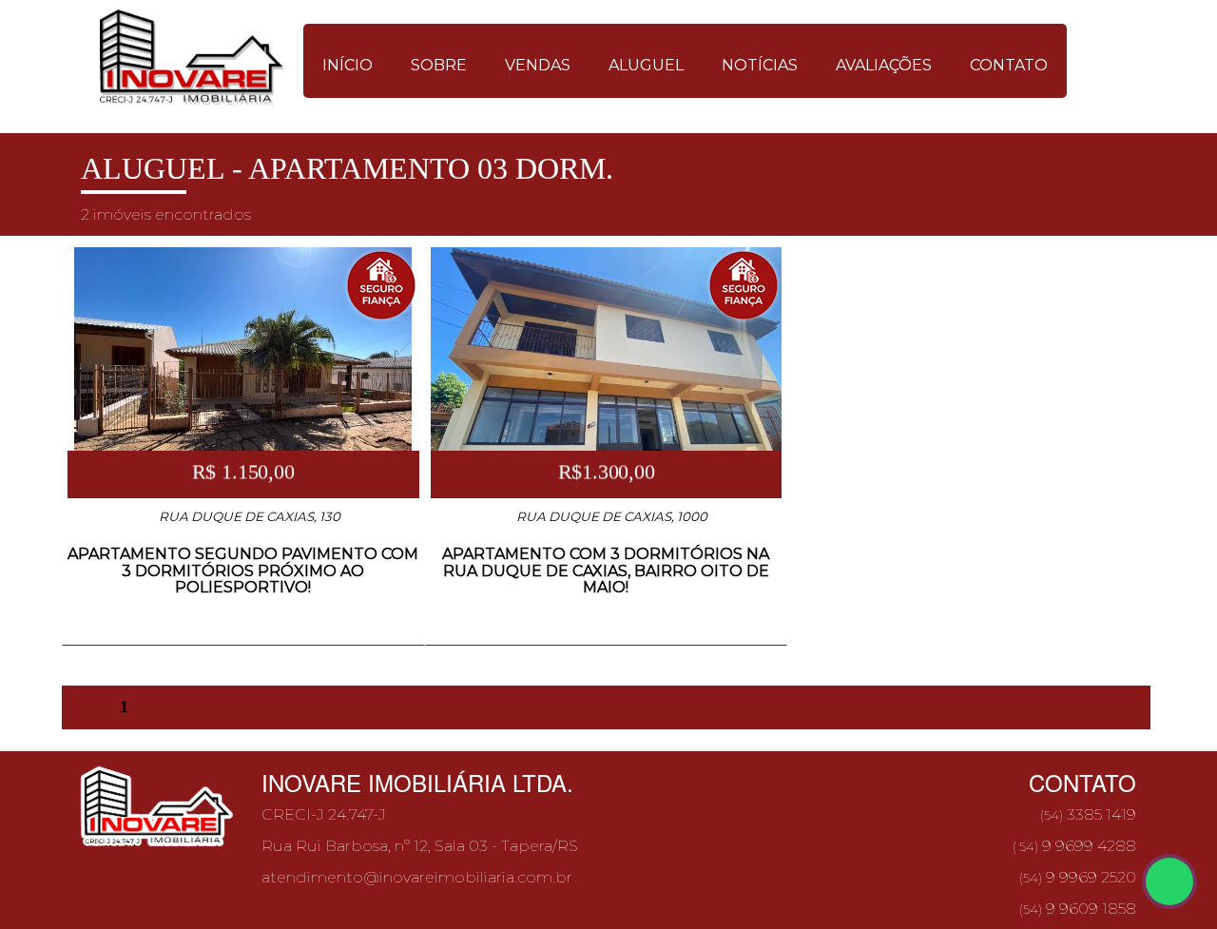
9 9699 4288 (1074, 846)
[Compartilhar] (1169, 881)
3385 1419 (1086, 814)
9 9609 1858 (1077, 909)
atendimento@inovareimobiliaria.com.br (416, 877)
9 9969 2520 (1077, 877)
